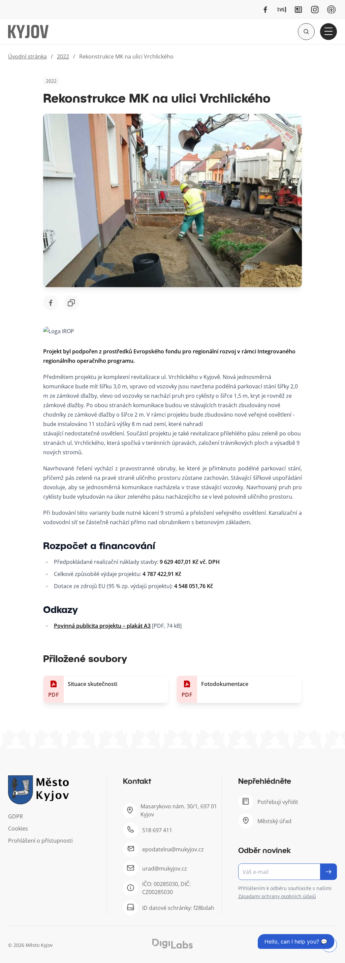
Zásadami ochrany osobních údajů (277, 896)
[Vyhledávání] (306, 31)
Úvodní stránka (27, 56)
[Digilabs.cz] (172, 944)
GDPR (15, 816)
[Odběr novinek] (287, 871)
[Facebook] (265, 9)
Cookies (18, 828)
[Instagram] (314, 9)
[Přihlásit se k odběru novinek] (328, 871)
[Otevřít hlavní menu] (328, 32)
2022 (63, 56)
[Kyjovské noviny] (298, 9)
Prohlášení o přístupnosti (40, 840)
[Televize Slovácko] (281, 9)
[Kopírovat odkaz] (71, 302)
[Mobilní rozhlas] (331, 9)
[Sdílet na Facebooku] (50, 302)
